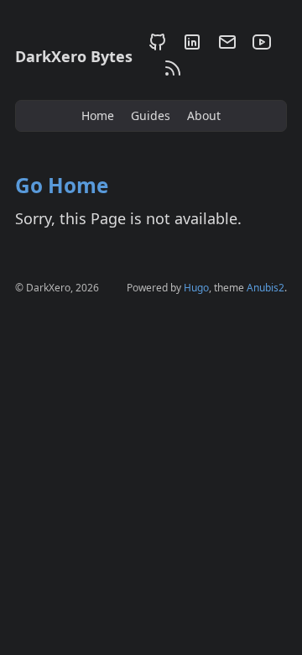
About (204, 115)
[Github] (157, 44)
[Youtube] (259, 44)
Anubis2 (265, 287)
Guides (150, 115)
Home (97, 115)
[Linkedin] (191, 44)
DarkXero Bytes (74, 56)
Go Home (61, 185)
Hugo (196, 287)
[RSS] (170, 70)
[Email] (227, 44)
